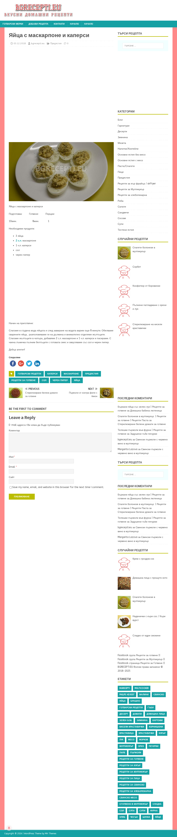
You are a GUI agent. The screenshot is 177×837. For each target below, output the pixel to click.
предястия (91, 374)
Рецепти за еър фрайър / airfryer (137, 183)
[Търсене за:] (143, 46)
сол (44, 380)
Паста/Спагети (126, 166)
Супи (120, 224)
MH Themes (50, 833)
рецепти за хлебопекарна (135, 791)
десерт (123, 714)
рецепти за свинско (131, 785)
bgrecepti (124, 688)
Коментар (14, 430)
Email (12, 466)
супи (142, 810)
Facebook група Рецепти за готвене (138, 655)
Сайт (11, 477)
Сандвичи (123, 212)
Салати (122, 206)
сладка (157, 804)
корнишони (156, 727)
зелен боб (125, 720)
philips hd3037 (126, 694)
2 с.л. (19, 240)
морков (143, 739)
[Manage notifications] (9, 828)
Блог (120, 119)
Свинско (158, 694)
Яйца (77, 380)
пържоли (135, 752)
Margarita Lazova (127, 449)
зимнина (142, 720)
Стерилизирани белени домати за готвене (142, 424)
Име (11, 456)
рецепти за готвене (23, 380)
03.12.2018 (20, 43)
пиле (122, 752)
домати (137, 714)
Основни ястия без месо (132, 154)
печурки (154, 746)
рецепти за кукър (130, 765)
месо (131, 739)
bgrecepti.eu (37, 43)
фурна (154, 810)
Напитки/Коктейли (128, 148)
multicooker (142, 688)
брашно (135, 701)
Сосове (122, 218)
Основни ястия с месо (130, 160)
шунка (146, 817)
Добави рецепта (38, 24)
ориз (141, 746)
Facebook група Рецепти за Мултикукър (140, 659)
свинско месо (128, 797)
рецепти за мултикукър (133, 772)
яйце (158, 817)
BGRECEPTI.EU (125, 666)
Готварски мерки (13, 24)
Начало (74, 24)
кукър (162, 733)
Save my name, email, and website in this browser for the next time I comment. (58, 487)
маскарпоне (71, 374)
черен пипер (60, 380)
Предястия (56, 43)
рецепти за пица (129, 778)
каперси (52, 374)
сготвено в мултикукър (133, 804)
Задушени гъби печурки (143, 433)
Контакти (59, 24)
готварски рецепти (29, 374)
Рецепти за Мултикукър (131, 189)
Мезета (122, 143)
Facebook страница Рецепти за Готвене (140, 663)
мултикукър (126, 746)
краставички (146, 733)
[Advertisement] (39, 93)
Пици (121, 172)
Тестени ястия (126, 229)
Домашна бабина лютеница (146, 410)
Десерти (122, 131)
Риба (120, 200)
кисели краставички (131, 727)
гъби (151, 707)
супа (132, 810)
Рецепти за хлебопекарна (132, 195)
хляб (122, 817)
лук (121, 739)
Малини (144, 694)
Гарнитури (123, 125)
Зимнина (123, 137)
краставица (126, 733)
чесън (134, 817)
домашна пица (156, 714)
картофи (157, 720)
